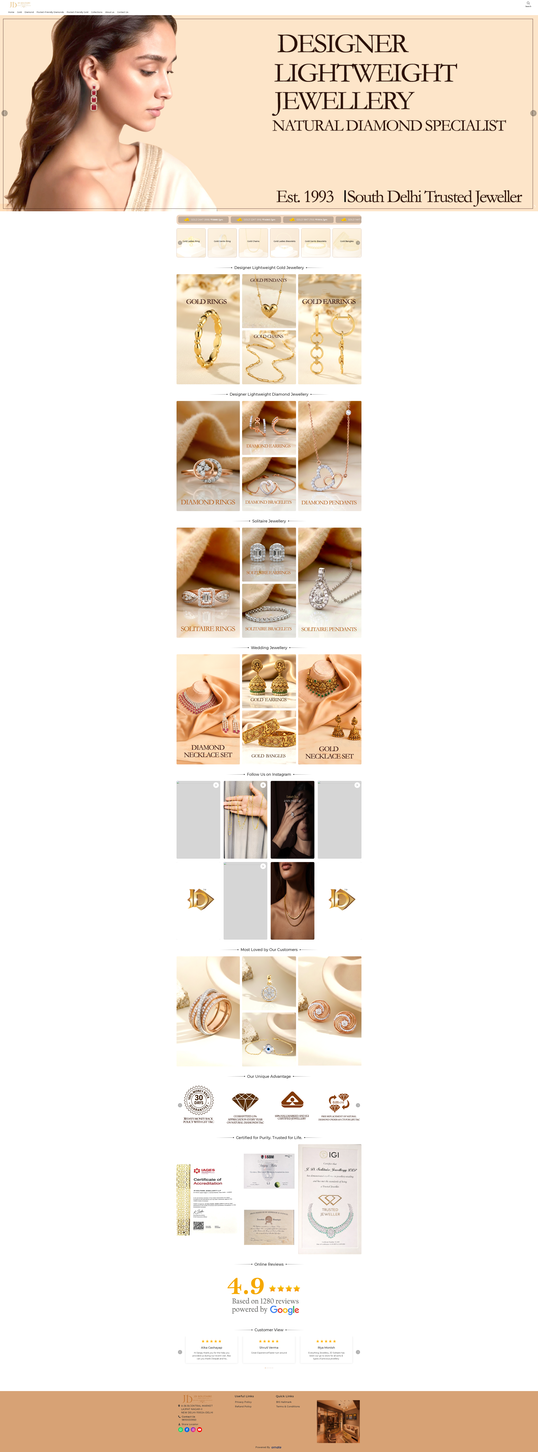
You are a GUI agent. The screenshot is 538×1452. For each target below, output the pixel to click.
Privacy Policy (243, 1402)
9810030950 (189, 1420)
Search (528, 6)
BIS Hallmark (284, 1402)
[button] (533, 113)
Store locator (190, 1424)
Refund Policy (243, 1406)
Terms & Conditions (288, 1406)
